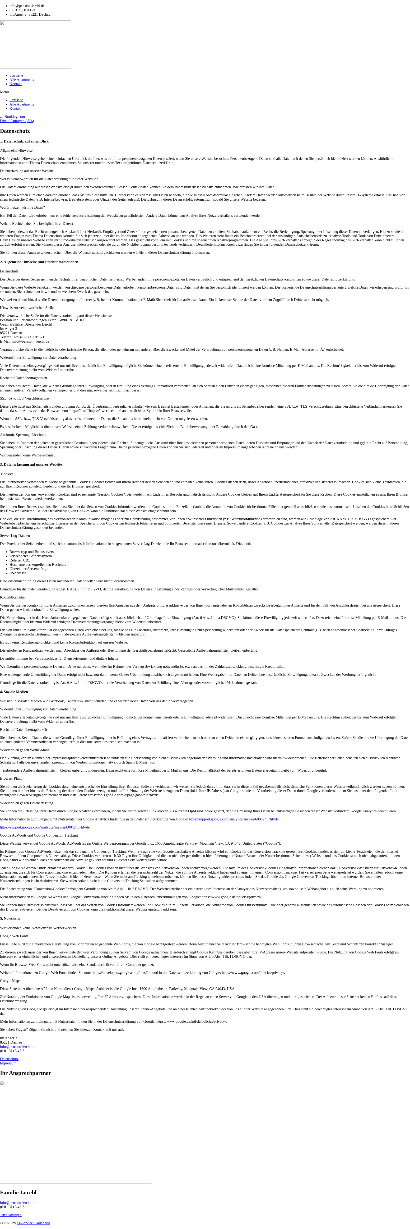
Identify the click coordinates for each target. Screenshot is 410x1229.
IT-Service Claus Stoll (33, 1223)
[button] (205, 92)
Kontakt (15, 84)
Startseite (16, 75)
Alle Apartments (21, 80)
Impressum (8, 1063)
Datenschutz (9, 1059)
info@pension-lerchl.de (17, 1047)
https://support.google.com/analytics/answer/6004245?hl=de (234, 819)
